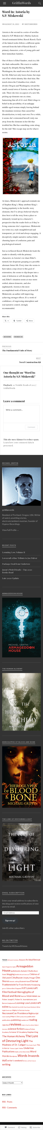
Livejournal (11, 1003)
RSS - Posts (7, 1102)
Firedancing (35, 985)
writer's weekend (15, 1060)
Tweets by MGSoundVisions (14, 946)
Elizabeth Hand (25, 981)
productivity (23, 1016)
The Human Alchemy (13, 1036)
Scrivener (12, 1032)
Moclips (27, 1010)
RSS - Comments (9, 1107)
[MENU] (4, 3)
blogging (11, 974)
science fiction (16, 1028)
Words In (18, 337)
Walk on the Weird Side (22, 1052)
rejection (5, 1025)
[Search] (37, 3)
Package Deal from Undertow (16, 564)
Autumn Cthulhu (27, 971)
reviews (7, 337)
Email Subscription (13, 893)
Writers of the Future (29, 1061)
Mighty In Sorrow (18, 1010)
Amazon (22, 960)
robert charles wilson (28, 1025)
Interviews (32, 996)
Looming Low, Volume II (13, 552)
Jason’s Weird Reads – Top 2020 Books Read (17, 571)
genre (4, 988)
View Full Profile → (10, 530)
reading (33, 1019)
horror (23, 996)
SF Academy (22, 1032)
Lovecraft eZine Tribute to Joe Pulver (19, 558)
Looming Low (22, 1003)
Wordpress (13, 1056)
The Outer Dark (31, 1045)
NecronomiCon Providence (15, 1013)
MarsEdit (20, 1007)
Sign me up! (10, 920)
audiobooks (16, 971)
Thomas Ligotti (14, 1048)
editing (17, 981)
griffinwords (30, 24)
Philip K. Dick (15, 1017)
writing (6, 1064)
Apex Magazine (7, 967)
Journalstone (28, 999)
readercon (24, 1020)
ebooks (12, 981)
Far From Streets (23, 985)
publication (31, 1017)
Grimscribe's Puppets (13, 988)
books (17, 974)
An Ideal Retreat (33, 959)
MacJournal (13, 1007)
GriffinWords (21, 3)
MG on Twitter (10, 940)
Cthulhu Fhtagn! (29, 978)
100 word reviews (13, 960)
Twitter (21, 1048)
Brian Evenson (24, 974)
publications (6, 1020)
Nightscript (33, 1013)
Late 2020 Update (10, 578)
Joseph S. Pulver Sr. (15, 999)
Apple (14, 967)
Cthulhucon (17, 977)
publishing (16, 1020)
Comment (31, 427)
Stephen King (32, 1032)
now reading (6, 1017)
